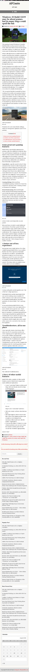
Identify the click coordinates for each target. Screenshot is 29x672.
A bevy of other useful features (11, 141)
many (15, 438)
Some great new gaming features (11, 136)
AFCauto (14, 3)
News (10, 434)
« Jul (3, 663)
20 (14, 653)
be (17, 436)
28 (17, 656)
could (3, 438)
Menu (15, 12)
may (19, 438)
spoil (21, 438)
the (24, 438)
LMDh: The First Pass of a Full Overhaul (13, 477)
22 (21, 653)
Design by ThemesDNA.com (21, 669)
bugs (19, 436)
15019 (11, 436)
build (22, 436)
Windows (5, 440)
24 (3, 656)
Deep (23, 26)
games (10, 438)
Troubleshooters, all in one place (12, 139)
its (13, 438)
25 (7, 656)
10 (8, 436)
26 (10, 656)
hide (14, 133)
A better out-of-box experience (11, 137)
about (14, 436)
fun (7, 438)
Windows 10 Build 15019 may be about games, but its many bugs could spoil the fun (14, 20)
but (25, 436)
